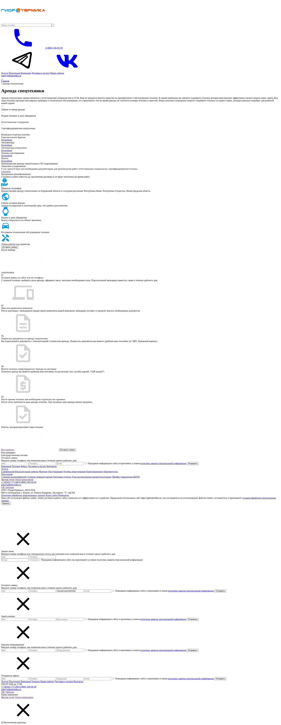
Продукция (14, 73)
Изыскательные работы (26, 471)
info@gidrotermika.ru (11, 75)
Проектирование (94, 471)
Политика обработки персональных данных (23, 495)
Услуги (4, 73)
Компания (26, 73)
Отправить (34, 560)
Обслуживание (55, 471)
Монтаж (43, 471)
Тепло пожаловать (24, 479)
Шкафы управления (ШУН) (126, 477)
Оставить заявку (9, 247)
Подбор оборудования (74, 471)
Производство (110, 471)
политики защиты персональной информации (163, 463)
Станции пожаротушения (39, 477)
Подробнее (6, 140)
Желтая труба (7, 479)
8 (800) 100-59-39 (54, 48)
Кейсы (24, 466)
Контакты (52, 466)
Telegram (9, 487)
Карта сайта (52, 495)
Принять (6, 503)
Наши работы (57, 73)
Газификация (7, 471)
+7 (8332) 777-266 (10, 482)
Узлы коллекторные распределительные (92, 477)
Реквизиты (63, 495)
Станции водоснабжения (13, 477)
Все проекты (7, 449)
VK (3, 487)
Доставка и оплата (40, 73)
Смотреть (6, 171)
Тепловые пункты (62, 477)
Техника (16, 466)
